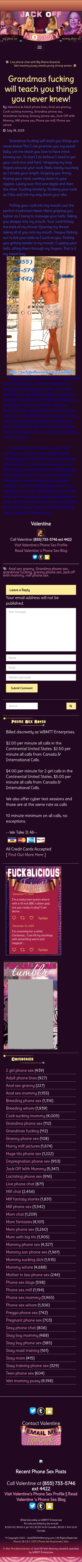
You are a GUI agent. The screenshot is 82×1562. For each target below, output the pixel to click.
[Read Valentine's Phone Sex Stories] (41, 1460)
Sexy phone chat (21, 1327)
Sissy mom (15, 1357)
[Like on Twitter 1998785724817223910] (32, 950)
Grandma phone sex (48, 111)
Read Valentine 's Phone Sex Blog (41, 550)
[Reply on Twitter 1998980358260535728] (15, 918)
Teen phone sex (20, 1373)
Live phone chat (20, 1183)
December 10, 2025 (23, 925)
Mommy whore (19, 1267)
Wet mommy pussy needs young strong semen (43, 65)
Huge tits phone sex (23, 1153)
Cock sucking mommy (18, 111)
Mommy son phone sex (26, 1251)
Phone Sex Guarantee (50, 1541)
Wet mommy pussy (23, 1380)
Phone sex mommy (23, 1297)
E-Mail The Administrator (16, 1548)
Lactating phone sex (24, 1176)
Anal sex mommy (21, 1092)
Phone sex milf (45, 120)
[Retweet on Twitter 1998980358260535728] (23, 918)
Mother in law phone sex (28, 1274)
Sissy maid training (22, 1350)
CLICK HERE (41, 1440)
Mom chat (15, 1214)
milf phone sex (37, 575)
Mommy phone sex (23, 1244)
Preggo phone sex (22, 1312)
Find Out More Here (25, 854)
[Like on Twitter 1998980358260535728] (32, 918)
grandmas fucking (17, 572)
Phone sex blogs (20, 1282)
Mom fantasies (19, 1221)
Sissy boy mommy (22, 1335)
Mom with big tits (21, 1236)
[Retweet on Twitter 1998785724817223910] (23, 950)
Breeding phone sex (23, 1100)
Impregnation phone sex (28, 1161)
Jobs (65, 1541)
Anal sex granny (60, 107)
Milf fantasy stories (22, 1198)
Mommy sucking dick (24, 1259)
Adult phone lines (35, 107)
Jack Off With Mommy (26, 1168)
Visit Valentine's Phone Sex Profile (41, 545)
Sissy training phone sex (27, 1365)
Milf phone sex (24, 120)
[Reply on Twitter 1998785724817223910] (15, 950)
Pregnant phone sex (24, 1320)
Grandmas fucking (15, 116)
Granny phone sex (42, 116)
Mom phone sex (20, 1229)
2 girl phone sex (20, 1070)
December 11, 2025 (23, 893)
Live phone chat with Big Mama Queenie (35, 62)
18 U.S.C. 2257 (29, 1541)
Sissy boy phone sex (24, 1342)
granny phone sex (47, 572)
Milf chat (13, 1191)
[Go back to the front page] (41, 26)
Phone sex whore (21, 1304)
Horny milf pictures (23, 1145)
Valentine (14, 107)
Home (17, 1541)
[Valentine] (41, 531)
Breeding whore (20, 1108)
